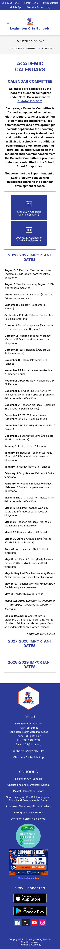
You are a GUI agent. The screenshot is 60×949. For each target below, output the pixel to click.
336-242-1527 (33, 735)
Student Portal (51, 3)
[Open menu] (8, 23)
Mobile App (16, 7)
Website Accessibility (38, 7)
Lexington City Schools (30, 41)
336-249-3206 (31, 740)
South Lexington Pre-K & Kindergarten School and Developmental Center (28, 799)
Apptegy (36, 944)
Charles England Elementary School (28, 784)
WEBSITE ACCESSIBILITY (28, 751)
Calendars (48, 48)
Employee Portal (10, 3)
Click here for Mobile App (28, 757)
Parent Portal (31, 3)
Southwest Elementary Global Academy (28, 806)
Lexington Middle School (28, 812)
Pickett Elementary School (28, 791)
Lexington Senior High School (28, 818)
